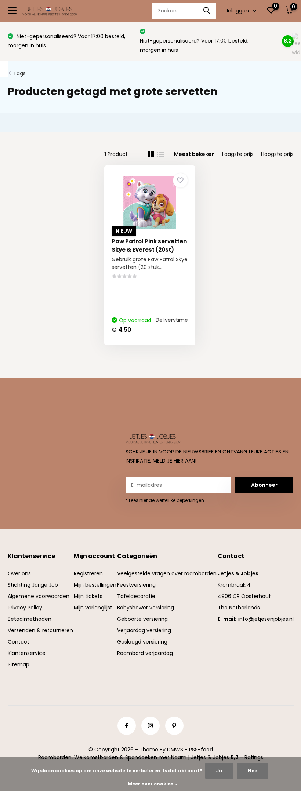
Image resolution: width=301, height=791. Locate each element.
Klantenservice (27, 653)
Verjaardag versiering (144, 630)
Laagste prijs (238, 154)
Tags (19, 73)
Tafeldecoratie (136, 596)
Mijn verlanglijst (93, 607)
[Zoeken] (207, 11)
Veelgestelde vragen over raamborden (167, 573)
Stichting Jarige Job (33, 584)
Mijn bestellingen (95, 584)
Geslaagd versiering (142, 641)
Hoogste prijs (277, 154)
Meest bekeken (194, 154)
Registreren (88, 573)
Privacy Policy (25, 607)
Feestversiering (136, 584)
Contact (18, 641)
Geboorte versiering (142, 619)
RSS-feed (201, 749)
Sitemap (18, 664)
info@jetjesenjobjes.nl (266, 619)
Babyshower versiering (145, 607)
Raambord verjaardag (145, 653)
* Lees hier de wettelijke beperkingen (165, 500)
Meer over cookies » (152, 784)
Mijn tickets (88, 596)
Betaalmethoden (29, 619)
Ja (219, 771)
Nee (252, 771)
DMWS (175, 749)
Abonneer (264, 485)
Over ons (19, 573)
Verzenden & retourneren (40, 630)
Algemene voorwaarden (38, 596)
